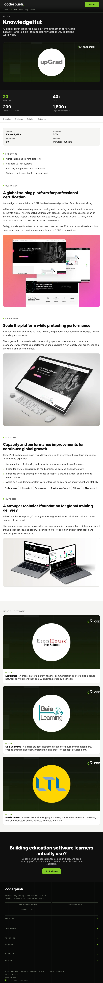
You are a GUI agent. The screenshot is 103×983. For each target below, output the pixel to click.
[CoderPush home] (51, 889)
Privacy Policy (11, 974)
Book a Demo (52, 871)
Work (15, 10)
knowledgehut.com (62, 142)
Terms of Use (10, 977)
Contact (92, 5)
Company (9, 944)
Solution (30, 119)
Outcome (42, 119)
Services (7, 10)
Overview (7, 119)
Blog (26, 10)
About (21, 10)
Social (8, 960)
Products (10, 938)
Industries (10, 928)
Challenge (19, 119)
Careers (32, 10)
